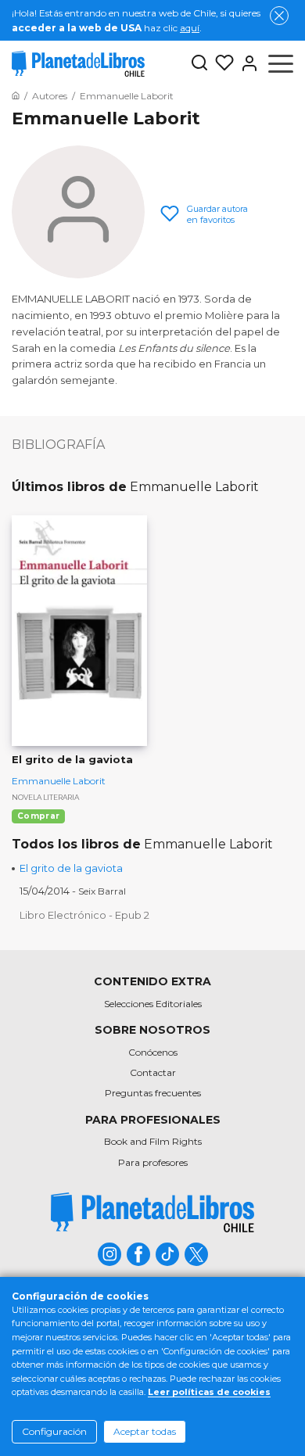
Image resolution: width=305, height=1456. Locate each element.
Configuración (54, 1431)
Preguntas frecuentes (153, 1093)
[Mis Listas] (221, 63)
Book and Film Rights (153, 1141)
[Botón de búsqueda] (199, 63)
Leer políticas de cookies (209, 1391)
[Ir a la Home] (16, 96)
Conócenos (153, 1052)
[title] (152, 1212)
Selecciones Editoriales (153, 1004)
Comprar (38, 816)
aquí (189, 28)
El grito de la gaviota (71, 868)
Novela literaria (45, 797)
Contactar (153, 1072)
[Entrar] (246, 63)
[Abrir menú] (280, 63)
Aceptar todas (144, 1431)
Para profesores (153, 1162)
